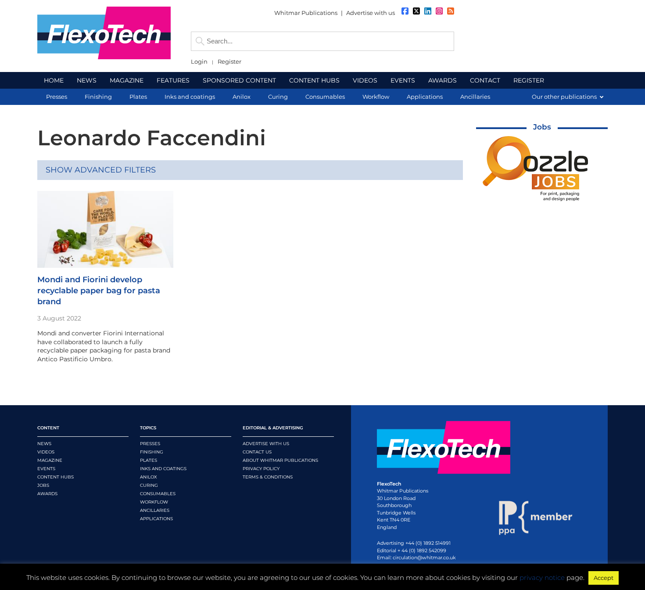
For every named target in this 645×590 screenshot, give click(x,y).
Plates (148, 460)
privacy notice (542, 577)
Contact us (257, 452)
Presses (150, 443)
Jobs (542, 126)
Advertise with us (370, 12)
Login (199, 62)
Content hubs (55, 477)
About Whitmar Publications (280, 460)
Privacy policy (261, 468)
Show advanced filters (101, 170)
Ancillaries (154, 510)
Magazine (49, 460)
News (44, 443)
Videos (45, 452)
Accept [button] (603, 577)
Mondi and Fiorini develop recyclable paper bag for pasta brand (98, 290)
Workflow (154, 502)
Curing (149, 485)
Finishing (151, 452)
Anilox (148, 477)
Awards (47, 493)
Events (46, 468)
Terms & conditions (268, 477)
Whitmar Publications (305, 12)
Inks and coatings (163, 468)
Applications (156, 519)
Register (229, 62)
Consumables (158, 493)
